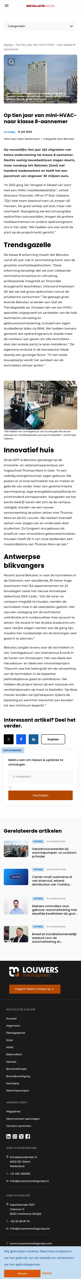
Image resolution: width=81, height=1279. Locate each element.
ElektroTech (14, 1054)
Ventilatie (12, 1083)
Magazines (13, 1111)
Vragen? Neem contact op (33, 989)
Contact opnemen (18, 1126)
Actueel (10, 132)
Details (47, 1273)
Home (8, 44)
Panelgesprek (15, 1032)
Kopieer (53, 739)
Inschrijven (40, 795)
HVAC (10, 1047)
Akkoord (22, 1273)
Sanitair (11, 1061)
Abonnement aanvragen (23, 1118)
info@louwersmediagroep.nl (29, 1181)
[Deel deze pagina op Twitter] (9, 739)
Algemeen (13, 1025)
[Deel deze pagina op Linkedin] (33, 739)
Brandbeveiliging (18, 1076)
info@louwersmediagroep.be (30, 1228)
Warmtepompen (17, 1090)
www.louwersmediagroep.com (31, 1243)
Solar (9, 1040)
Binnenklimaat (16, 1069)
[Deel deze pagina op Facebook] (21, 739)
